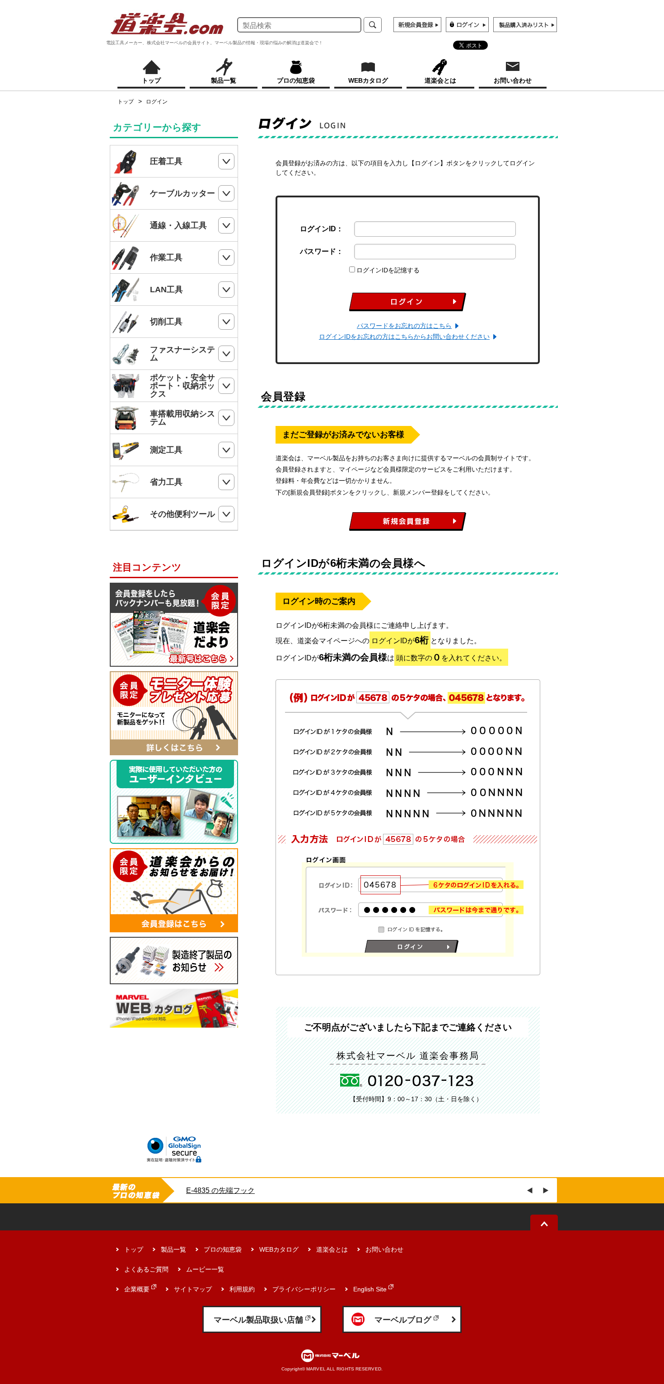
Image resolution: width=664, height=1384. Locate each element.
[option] (321, 1190)
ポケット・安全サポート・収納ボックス (182, 385)
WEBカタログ (279, 1249)
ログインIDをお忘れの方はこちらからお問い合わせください (404, 336)
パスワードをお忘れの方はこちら (404, 326)
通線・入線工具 (178, 225)
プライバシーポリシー (304, 1289)
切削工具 (166, 321)
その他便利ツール (182, 514)
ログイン (157, 101)
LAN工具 (166, 289)
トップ (125, 101)
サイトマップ (193, 1289)
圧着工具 (166, 161)
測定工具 (166, 449)
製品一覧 (173, 1249)
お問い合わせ (384, 1249)
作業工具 (166, 257)
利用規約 (242, 1289)
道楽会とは (332, 1249)
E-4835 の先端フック (220, 1190)
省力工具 (166, 481)
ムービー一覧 (205, 1269)
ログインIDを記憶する (388, 270)
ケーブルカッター (182, 193)
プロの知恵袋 (223, 1249)
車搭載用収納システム (182, 417)
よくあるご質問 (146, 1269)
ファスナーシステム (182, 353)
